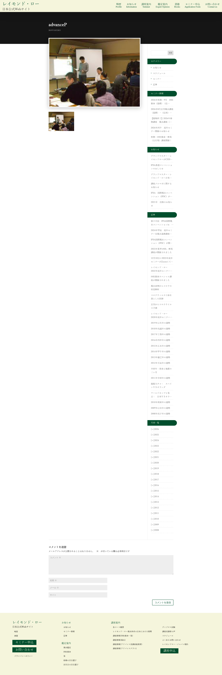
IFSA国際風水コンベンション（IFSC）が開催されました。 (161, 242)
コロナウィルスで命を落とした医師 (161, 297)
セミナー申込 (192, 5)
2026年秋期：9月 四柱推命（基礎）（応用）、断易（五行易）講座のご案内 (162, 102)
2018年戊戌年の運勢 (160, 329)
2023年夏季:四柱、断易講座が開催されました (162, 251)
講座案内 (146, 5)
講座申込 (169, 650)
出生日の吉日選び (70, 665)
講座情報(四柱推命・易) (123, 636)
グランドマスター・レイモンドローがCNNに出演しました (161, 158)
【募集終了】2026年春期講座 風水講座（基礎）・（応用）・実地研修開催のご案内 (161, 120)
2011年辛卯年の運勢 (160, 378)
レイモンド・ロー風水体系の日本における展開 (132, 632)
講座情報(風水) (119, 640)
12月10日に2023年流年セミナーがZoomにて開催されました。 (162, 260)
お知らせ (131, 5)
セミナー (157, 79)
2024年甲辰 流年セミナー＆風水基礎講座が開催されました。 (161, 232)
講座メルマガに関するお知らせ (161, 185)
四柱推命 (67, 652)
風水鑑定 (67, 648)
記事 (155, 84)
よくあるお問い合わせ (171, 640)
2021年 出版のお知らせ (161, 204)
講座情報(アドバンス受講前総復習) (127, 644)
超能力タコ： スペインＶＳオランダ (161, 386)
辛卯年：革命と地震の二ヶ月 (161, 371)
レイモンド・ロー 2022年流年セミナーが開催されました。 (161, 269)
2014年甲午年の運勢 (160, 351)
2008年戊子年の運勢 (160, 414)
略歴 (119, 5)
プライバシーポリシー (23, 656)
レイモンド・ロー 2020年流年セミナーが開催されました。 (161, 316)
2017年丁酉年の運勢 (160, 334)
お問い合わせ (212, 5)
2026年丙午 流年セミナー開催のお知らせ (161, 130)
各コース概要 (118, 627)
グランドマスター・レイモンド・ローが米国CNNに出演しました (161, 176)
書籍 (177, 5)
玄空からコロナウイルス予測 (161, 306)
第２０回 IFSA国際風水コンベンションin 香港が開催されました (162, 223)
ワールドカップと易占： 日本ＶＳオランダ (161, 395)
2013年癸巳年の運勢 (160, 357)
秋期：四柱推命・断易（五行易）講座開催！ (161, 139)
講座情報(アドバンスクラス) (125, 649)
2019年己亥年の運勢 (160, 323)
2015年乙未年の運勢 (160, 346)
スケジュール (159, 73)
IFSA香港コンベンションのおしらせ (161, 167)
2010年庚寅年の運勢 (160, 402)
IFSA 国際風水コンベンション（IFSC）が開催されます (161, 195)
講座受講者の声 (168, 632)
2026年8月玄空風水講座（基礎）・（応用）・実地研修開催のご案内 (162, 111)
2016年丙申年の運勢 (160, 340)
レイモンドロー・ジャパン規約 (175, 644)
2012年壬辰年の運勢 (160, 363)
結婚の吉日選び (69, 660)
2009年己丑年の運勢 (160, 408)
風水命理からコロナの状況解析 (161, 288)
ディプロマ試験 (168, 627)
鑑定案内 (163, 5)
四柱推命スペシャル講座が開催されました (161, 278)
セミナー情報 (69, 632)
